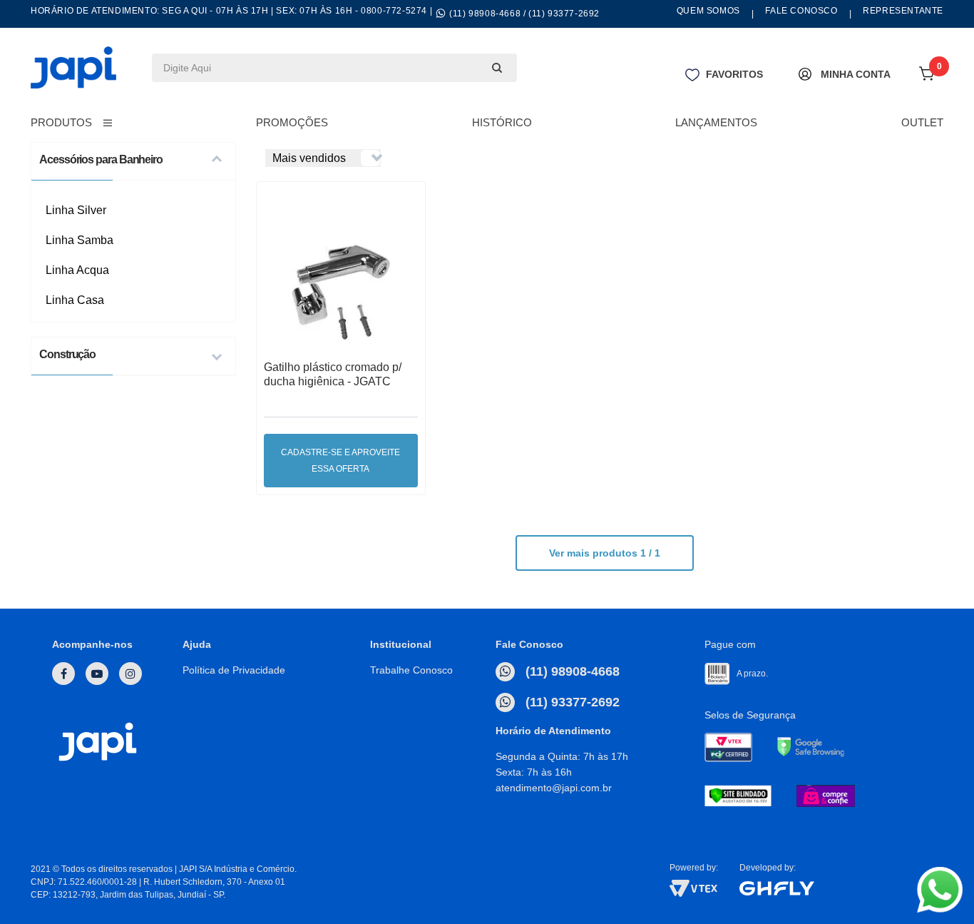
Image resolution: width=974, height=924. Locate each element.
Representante (903, 11)
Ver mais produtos (604, 553)
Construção (67, 354)
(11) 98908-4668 (571, 671)
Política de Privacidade (234, 670)
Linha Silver (76, 210)
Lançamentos (716, 122)
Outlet (922, 122)
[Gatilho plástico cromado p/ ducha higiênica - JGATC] (341, 283)
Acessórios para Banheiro (101, 159)
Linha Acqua (77, 270)
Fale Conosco (801, 11)
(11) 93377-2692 (571, 702)
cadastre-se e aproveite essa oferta (340, 460)
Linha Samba (79, 240)
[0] (927, 78)
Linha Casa (75, 300)
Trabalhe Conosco (411, 670)
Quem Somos (708, 11)
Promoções (292, 122)
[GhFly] (841, 888)
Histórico (502, 122)
